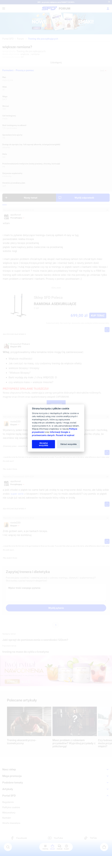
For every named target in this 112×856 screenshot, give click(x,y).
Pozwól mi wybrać (65, 435)
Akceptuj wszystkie (43, 444)
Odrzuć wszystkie (68, 444)
